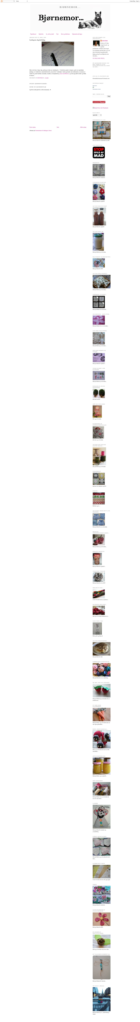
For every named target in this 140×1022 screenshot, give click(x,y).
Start (58, 127)
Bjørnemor (95, 85)
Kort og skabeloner (65, 34)
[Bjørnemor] (93, 87)
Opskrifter (41, 34)
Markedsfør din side (97, 89)
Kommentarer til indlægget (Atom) (43, 130)
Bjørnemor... (70, 7)
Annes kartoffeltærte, (64, 73)
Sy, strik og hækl (50, 34)
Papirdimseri (33, 34)
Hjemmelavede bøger (77, 34)
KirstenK (40, 77)
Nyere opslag (32, 127)
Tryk (57, 34)
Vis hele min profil (99, 58)
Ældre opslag (83, 127)
